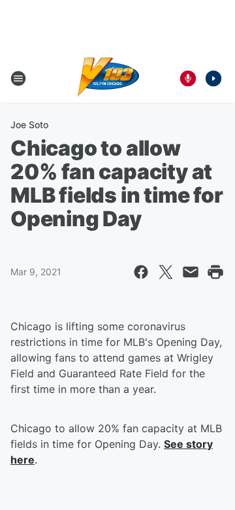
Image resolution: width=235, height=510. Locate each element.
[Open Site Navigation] (18, 78)
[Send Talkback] (188, 78)
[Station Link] (109, 78)
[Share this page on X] (166, 272)
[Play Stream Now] (213, 78)
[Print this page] (215, 272)
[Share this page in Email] (190, 272)
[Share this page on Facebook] (141, 272)
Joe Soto (29, 124)
